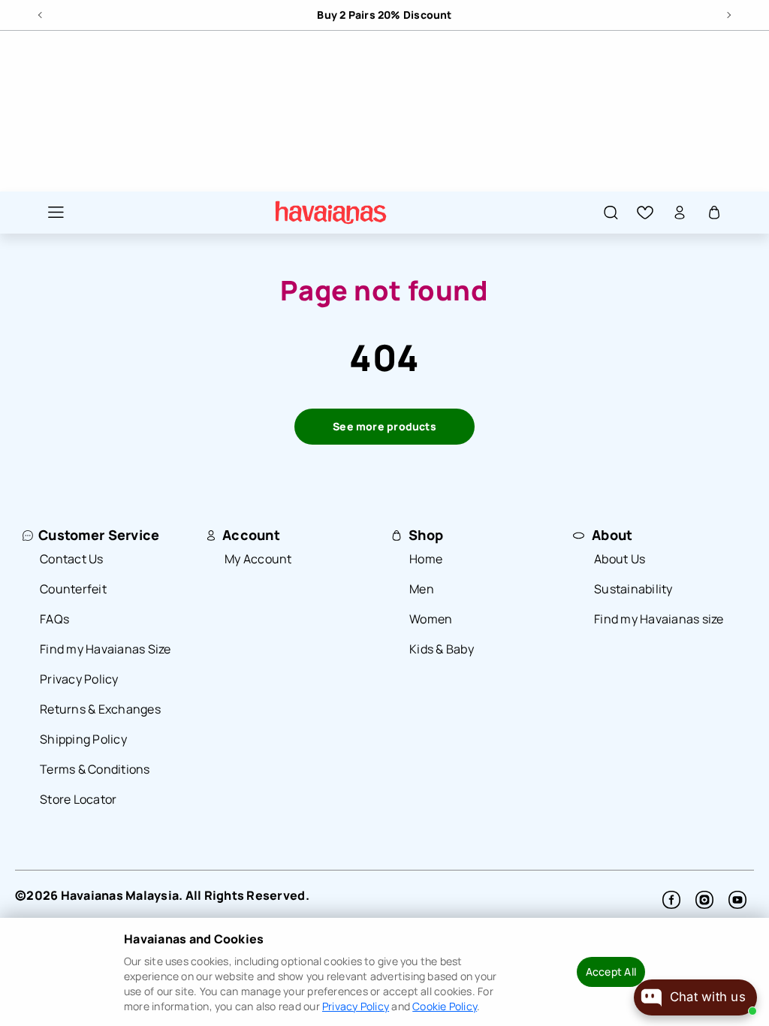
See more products (384, 426)
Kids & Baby (441, 649)
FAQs (54, 619)
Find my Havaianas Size (105, 649)
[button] (48, 212)
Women (430, 619)
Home (425, 559)
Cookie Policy (444, 1006)
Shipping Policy (83, 739)
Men (421, 589)
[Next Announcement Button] (727, 13)
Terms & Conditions (95, 769)
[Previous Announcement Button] (41, 13)
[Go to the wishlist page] (645, 212)
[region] (384, 15)
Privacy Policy (79, 679)
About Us (619, 559)
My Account (258, 559)
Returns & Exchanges (100, 709)
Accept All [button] (611, 971)
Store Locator (78, 799)
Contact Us (72, 559)
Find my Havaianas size (659, 619)
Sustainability (633, 589)
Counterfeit (73, 589)
